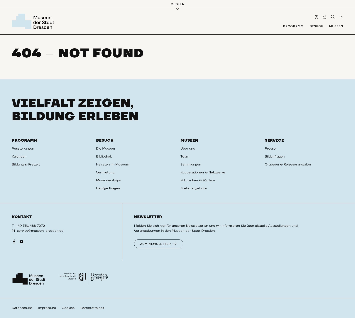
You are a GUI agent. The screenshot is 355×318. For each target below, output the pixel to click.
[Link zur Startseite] (34, 21)
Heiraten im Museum (112, 164)
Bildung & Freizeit (26, 164)
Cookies (68, 308)
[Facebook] (14, 242)
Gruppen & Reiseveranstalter (288, 164)
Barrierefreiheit (92, 308)
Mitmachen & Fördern (197, 180)
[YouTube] (21, 242)
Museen (189, 140)
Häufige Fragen (108, 188)
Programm (25, 140)
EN (341, 17)
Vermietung (105, 172)
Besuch (105, 140)
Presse (270, 148)
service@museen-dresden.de (40, 230)
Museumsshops (108, 180)
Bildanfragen (275, 156)
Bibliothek (104, 156)
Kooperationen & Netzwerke (202, 172)
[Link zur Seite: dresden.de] (83, 279)
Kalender (19, 156)
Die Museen (105, 148)
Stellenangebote (193, 188)
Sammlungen (190, 164)
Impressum (47, 308)
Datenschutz (22, 308)
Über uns (187, 148)
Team (184, 156)
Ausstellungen (23, 148)
